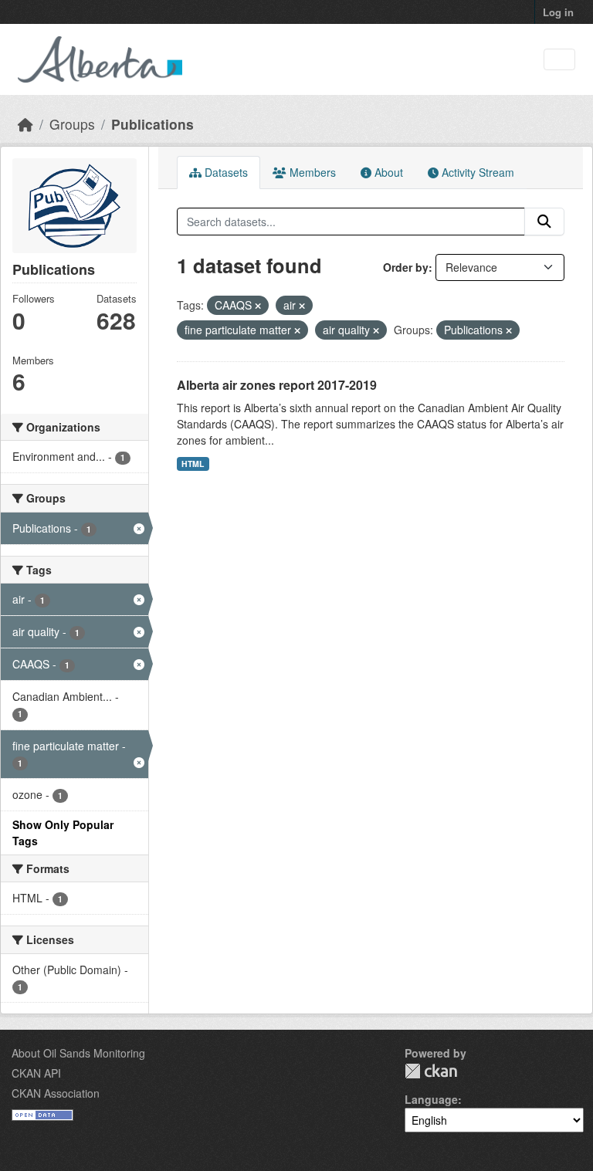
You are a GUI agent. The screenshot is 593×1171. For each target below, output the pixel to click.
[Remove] (258, 306)
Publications (152, 124)
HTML (192, 463)
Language (431, 1099)
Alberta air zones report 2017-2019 (277, 385)
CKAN (431, 1071)
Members (311, 172)
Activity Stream (476, 172)
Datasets (225, 172)
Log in (558, 12)
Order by (406, 267)
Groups (72, 124)
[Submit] (544, 221)
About (387, 172)
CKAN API (36, 1073)
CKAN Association (56, 1093)
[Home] (25, 124)
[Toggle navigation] (559, 60)
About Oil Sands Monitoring (78, 1053)
